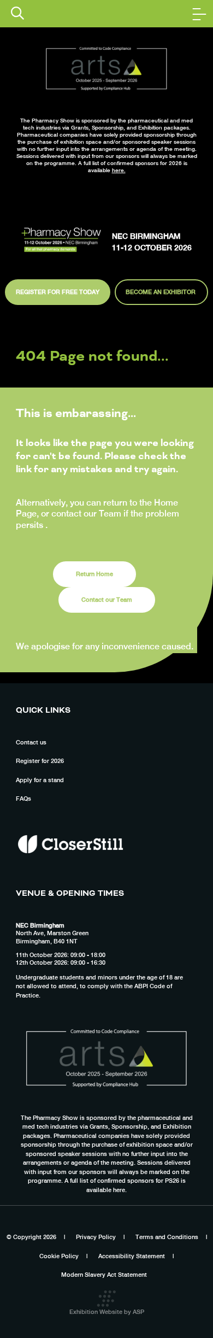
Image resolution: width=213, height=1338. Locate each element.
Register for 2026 (40, 761)
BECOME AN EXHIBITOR (161, 292)
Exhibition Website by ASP (106, 1311)
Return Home (94, 574)
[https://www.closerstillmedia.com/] (70, 873)
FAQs (23, 798)
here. (119, 170)
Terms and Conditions (166, 1237)
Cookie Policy (59, 1256)
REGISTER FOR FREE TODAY (57, 292)
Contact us (31, 742)
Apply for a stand (40, 780)
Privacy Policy (96, 1237)
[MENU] (199, 13)
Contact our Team (106, 599)
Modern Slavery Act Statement (104, 1274)
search (17, 13)
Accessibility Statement (131, 1256)
